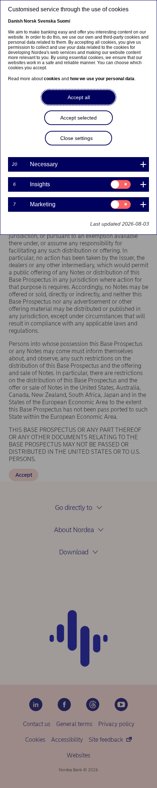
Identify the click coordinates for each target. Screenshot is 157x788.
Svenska (47, 21)
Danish (15, 21)
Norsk (30, 21)
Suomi (63, 21)
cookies (52, 78)
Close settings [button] (76, 138)
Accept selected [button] (78, 118)
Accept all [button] (79, 97)
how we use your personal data (102, 78)
